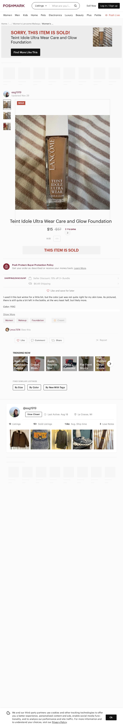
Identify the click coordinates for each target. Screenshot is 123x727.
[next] (67, 232)
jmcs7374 (15, 329)
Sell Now (91, 5)
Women (9, 320)
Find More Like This (25, 52)
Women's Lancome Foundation (47, 24)
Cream (60, 320)
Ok (111, 717)
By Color (34, 387)
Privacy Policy (59, 722)
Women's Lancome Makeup (26, 24)
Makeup (22, 320)
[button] (41, 5)
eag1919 (16, 92)
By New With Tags (55, 387)
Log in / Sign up (109, 5)
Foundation (38, 320)
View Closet (33, 414)
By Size (19, 387)
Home (4, 24)
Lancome (70, 229)
